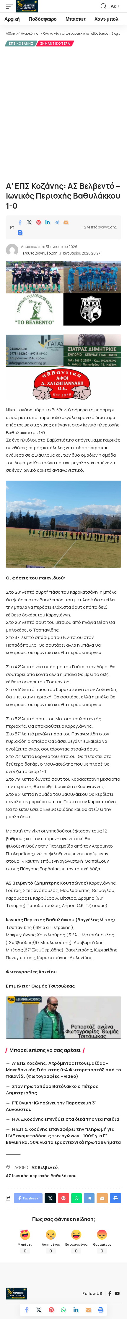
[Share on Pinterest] (38, 222)
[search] (103, 6)
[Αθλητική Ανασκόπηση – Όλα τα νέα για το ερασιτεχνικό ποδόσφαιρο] (16, 1293)
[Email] (66, 222)
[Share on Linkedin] (47, 222)
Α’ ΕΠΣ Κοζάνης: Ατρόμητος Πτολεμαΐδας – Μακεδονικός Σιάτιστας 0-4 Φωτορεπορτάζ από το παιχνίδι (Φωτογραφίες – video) (63, 1069)
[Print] (20, 232)
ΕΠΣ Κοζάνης (21, 43)
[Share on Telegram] (57, 222)
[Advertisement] (63, 113)
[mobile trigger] (11, 6)
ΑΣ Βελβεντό (45, 1167)
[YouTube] (117, 1293)
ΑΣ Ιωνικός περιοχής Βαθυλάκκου (41, 1175)
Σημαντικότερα (55, 43)
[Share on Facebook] (20, 222)
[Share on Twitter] (29, 222)
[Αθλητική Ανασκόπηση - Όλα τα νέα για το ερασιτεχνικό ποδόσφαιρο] (27, 6)
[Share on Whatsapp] (63, 1310)
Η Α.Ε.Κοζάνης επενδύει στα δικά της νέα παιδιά (65, 1119)
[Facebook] (110, 1293)
